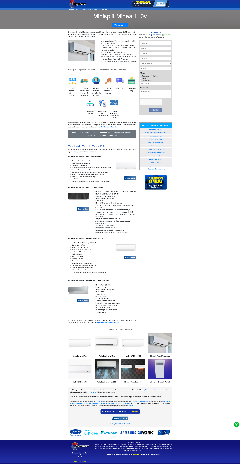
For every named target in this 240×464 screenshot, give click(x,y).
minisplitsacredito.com (155, 129)
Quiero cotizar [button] (130, 178)
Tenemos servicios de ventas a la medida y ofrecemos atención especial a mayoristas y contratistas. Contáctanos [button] (102, 134)
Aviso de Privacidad (80, 461)
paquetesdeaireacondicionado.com (155, 132)
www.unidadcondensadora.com (138, 446)
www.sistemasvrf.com (146, 448)
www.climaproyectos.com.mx (103, 444)
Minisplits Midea (73, 9)
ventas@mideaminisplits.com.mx (120, 424)
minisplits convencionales (140, 401)
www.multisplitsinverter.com (131, 448)
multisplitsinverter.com (155, 159)
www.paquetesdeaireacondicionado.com (160, 444)
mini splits (93, 392)
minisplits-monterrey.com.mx (155, 166)
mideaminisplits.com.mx (156, 139)
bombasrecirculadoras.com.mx (156, 169)
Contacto (104, 9)
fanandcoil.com (155, 146)
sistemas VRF (80, 403)
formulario (135, 454)
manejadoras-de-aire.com (155, 143)
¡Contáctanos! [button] (120, 24)
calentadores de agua (106, 403)
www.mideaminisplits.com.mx (138, 444)
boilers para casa (92, 403)
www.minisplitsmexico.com (121, 444)
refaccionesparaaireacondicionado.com (155, 156)
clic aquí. (132, 405)
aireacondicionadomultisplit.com (155, 153)
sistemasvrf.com (155, 162)
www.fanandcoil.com (122, 446)
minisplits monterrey (122, 403)
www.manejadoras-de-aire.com (105, 446)
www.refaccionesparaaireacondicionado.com (108, 448)
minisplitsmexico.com (156, 136)
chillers (100, 401)
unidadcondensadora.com (156, 149)
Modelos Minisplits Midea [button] (89, 9)
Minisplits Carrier (151, 390)
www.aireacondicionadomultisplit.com (160, 446)
